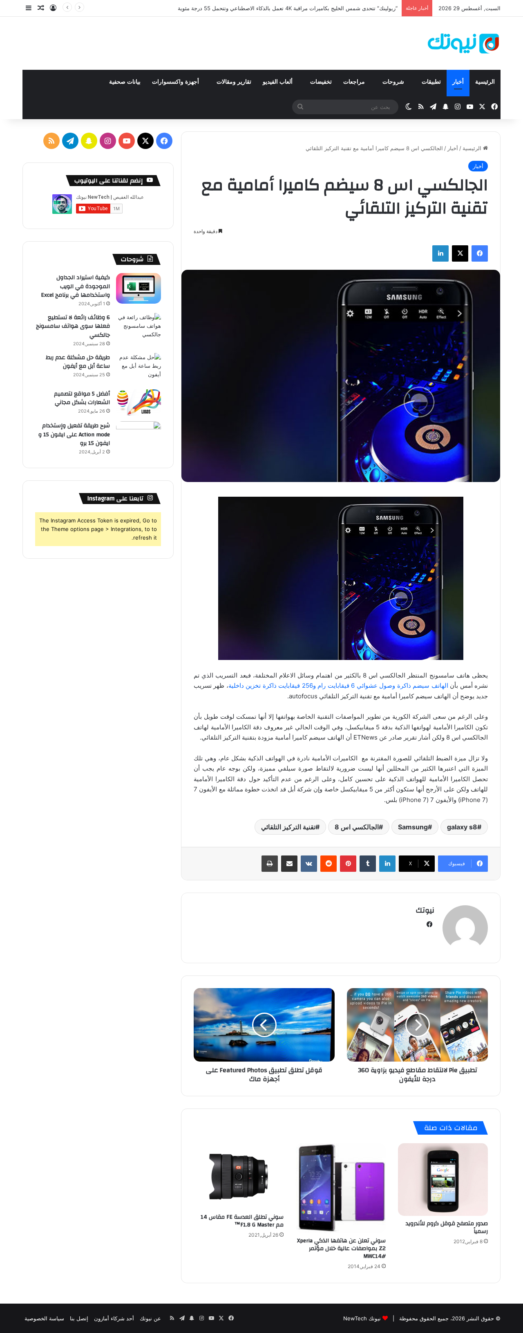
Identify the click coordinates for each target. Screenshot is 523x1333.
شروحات (394, 82)
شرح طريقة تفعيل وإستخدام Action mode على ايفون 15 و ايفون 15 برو (74, 434)
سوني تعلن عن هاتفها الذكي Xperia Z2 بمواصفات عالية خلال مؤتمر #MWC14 (341, 1248)
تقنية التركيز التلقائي (288, 827)
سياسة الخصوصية (44, 1318)
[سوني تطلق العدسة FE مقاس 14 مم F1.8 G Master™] (239, 1176)
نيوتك (425, 910)
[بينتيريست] (348, 863)
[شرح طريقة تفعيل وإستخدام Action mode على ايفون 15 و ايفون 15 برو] (138, 436)
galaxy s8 (462, 827)
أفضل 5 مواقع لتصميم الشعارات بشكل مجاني (82, 398)
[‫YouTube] (126, 141)
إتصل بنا (79, 1318)
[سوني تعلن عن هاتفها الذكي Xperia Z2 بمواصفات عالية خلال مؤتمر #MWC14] (341, 1188)
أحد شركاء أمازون (114, 1318)
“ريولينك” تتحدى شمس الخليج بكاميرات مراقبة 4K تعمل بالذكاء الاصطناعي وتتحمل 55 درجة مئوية (288, 8)
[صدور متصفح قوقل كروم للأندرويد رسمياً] (443, 1179)
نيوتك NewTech (362, 1318)
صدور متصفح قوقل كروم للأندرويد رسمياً (447, 1227)
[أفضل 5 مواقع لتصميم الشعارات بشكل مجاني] (138, 402)
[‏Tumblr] (368, 863)
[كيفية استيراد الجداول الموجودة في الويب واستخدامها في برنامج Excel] (138, 288)
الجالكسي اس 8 (357, 827)
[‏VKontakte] (309, 863)
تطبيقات (431, 82)
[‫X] (460, 253)
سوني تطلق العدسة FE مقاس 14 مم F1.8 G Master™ (242, 1221)
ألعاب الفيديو (278, 82)
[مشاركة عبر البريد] (289, 863)
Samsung (413, 827)
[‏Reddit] (328, 863)
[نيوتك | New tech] (463, 43)
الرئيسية (485, 82)
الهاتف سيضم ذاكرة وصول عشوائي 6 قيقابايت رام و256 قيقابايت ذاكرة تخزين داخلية (338, 685)
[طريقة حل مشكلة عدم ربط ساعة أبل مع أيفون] (138, 368)
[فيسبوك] (480, 253)
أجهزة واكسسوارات (176, 82)
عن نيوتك (150, 1318)
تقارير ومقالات (234, 82)
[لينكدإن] (440, 253)
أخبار (458, 82)
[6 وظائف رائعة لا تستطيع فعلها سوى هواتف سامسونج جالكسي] (138, 328)
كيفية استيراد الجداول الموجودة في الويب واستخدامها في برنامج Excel (75, 286)
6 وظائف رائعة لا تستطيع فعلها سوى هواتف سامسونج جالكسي (73, 326)
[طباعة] (270, 863)
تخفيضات (321, 82)
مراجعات (355, 82)
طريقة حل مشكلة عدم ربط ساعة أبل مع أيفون (78, 362)
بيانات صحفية (125, 82)
